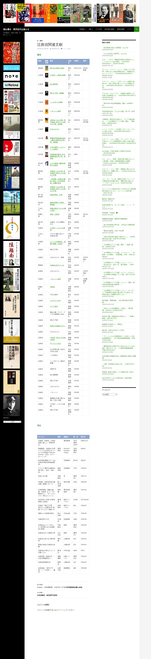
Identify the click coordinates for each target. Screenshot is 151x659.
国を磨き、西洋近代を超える (16, 29)
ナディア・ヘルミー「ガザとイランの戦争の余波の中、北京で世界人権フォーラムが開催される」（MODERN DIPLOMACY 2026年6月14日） (118, 84)
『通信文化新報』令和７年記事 (113, 231)
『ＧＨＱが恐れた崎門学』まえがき (114, 54)
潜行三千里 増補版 (57, 93)
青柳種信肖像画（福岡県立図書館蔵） (115, 219)
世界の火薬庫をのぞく (58, 326)
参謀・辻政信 (54, 214)
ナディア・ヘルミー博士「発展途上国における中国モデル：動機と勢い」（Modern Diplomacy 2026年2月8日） (119, 171)
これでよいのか (55, 300)
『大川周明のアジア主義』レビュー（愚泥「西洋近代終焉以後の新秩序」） (118, 283)
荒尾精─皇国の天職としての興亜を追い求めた (118, 372)
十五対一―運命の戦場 (58, 75)
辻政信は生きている (57, 265)
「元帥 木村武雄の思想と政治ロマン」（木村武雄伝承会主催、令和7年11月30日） (118, 238)
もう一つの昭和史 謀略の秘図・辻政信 (58, 243)
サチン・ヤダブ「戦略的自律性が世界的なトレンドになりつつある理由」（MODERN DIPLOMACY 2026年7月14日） (118, 61)
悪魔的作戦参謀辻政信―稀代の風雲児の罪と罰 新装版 (58, 140)
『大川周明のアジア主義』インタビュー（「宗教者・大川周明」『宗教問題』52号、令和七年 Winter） (118, 254)
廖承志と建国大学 (108, 199)
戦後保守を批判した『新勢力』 (113, 324)
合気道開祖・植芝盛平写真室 (47, 594)
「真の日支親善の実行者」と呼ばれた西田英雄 (118, 225)
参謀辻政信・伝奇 (56, 195)
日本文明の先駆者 (109, 29)
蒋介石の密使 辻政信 (57, 68)
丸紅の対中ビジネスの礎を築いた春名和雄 (117, 378)
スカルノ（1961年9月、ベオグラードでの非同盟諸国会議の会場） (60, 586)
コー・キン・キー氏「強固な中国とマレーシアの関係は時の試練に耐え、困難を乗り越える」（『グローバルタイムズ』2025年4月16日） (118, 181)
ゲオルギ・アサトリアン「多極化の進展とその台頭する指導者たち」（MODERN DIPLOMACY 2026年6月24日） (119, 95)
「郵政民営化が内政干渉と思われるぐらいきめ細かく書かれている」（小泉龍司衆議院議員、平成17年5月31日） (118, 348)
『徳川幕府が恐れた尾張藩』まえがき (115, 48)
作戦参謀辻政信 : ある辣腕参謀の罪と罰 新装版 (58, 156)
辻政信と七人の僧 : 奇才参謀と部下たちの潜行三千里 (58, 173)
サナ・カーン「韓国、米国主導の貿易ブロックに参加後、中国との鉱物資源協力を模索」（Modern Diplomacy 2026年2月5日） (118, 161)
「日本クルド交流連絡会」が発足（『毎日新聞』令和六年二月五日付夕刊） (117, 309)
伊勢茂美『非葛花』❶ (110, 213)
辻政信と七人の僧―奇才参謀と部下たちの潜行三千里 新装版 (58, 122)
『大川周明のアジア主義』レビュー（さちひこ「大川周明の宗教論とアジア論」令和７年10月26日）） (118, 274)
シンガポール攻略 (56, 102)
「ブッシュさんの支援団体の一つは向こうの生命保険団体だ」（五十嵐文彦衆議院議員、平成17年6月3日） (118, 338)
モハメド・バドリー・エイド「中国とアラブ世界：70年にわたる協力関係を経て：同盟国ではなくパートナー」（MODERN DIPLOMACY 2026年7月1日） (118, 72)
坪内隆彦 (81, 29)
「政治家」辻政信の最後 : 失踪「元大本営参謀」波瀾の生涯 (58, 181)
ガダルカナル (54, 129)
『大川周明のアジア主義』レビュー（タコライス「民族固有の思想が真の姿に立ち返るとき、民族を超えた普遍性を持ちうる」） (118, 292)
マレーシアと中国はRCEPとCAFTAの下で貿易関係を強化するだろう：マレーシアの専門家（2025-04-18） (119, 191)
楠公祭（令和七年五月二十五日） (113, 330)
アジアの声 (99, 29)
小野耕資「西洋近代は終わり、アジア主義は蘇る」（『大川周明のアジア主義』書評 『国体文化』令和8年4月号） (118, 121)
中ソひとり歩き (55, 343)
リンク (129, 29)
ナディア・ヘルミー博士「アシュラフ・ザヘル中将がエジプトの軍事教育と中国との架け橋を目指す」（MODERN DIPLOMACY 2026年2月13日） (119, 142)
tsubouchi (55, 49)
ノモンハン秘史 (55, 111)
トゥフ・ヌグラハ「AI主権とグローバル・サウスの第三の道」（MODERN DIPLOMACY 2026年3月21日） (118, 131)
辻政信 (52, 287)
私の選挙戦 (54, 84)
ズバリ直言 (54, 306)
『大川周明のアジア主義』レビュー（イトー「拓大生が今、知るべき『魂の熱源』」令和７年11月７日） (118, 264)
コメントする (67, 49)
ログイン (60, 610)
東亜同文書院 (120, 29)
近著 (90, 29)
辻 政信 (39, 40)
